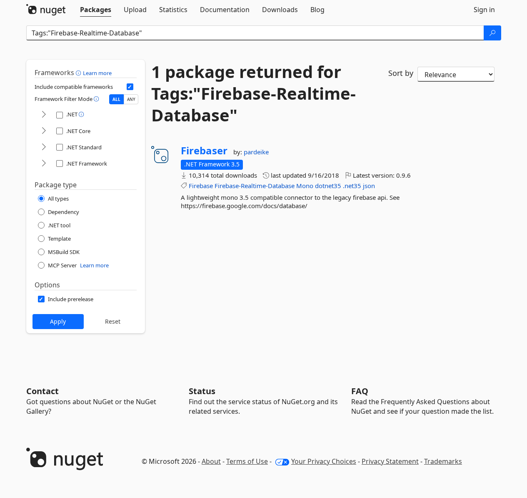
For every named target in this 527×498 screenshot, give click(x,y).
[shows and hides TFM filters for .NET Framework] (44, 164)
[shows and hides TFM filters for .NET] (44, 115)
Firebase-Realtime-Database (255, 185)
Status (202, 391)
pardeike (256, 152)
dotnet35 (328, 185)
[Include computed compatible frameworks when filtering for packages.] (130, 86)
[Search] (492, 32)
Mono (304, 185)
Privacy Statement (390, 461)
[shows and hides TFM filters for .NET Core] (44, 131)
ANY (131, 99)
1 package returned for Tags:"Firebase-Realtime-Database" (253, 93)
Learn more (97, 73)
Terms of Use (247, 461)
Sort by (400, 73)
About (211, 461)
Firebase (201, 185)
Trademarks (443, 461)
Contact (42, 391)
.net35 (352, 185)
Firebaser (204, 150)
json (369, 185)
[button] (79, 72)
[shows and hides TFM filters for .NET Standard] (44, 147)
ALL (116, 99)
